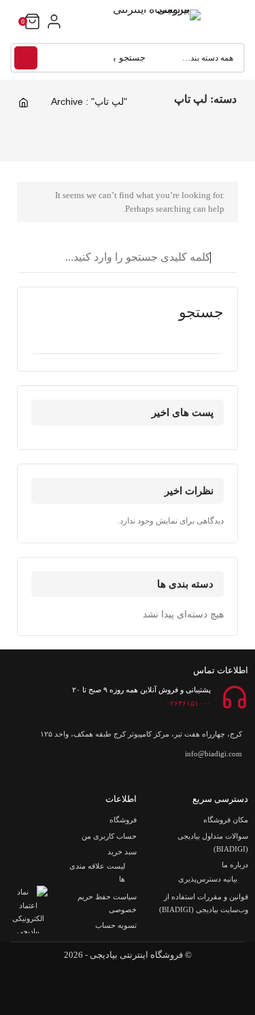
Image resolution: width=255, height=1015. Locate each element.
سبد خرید (122, 852)
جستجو (25, 57)
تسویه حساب (116, 925)
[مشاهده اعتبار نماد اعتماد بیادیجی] (28, 909)
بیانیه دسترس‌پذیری (207, 879)
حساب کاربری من (109, 836)
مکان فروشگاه (225, 820)
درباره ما (235, 864)
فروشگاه (123, 820)
